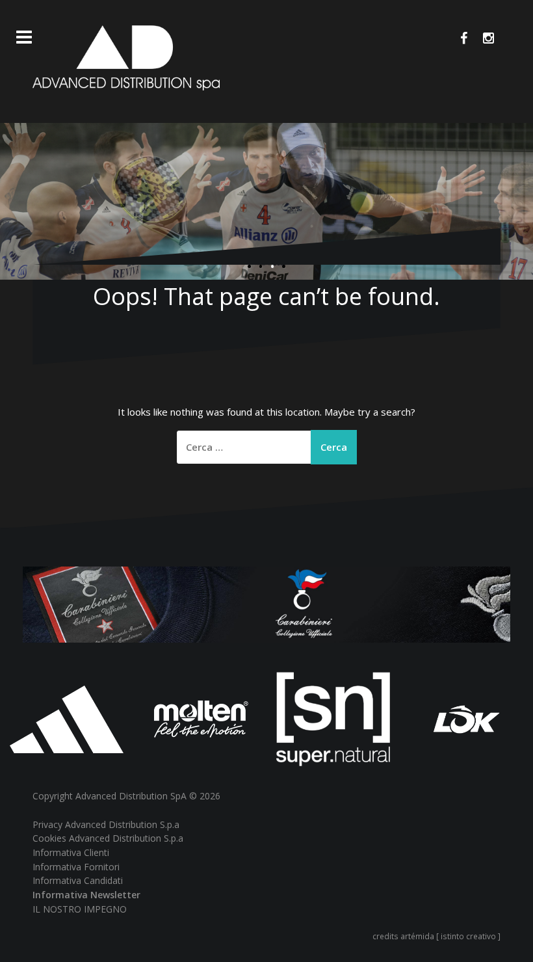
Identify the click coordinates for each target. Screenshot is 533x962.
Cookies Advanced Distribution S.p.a (107, 838)
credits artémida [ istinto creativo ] (436, 936)
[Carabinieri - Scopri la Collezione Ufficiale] (266, 603)
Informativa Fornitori (76, 867)
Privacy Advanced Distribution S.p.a (105, 824)
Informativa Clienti (70, 852)
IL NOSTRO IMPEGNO (79, 909)
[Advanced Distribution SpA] (126, 56)
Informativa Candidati (77, 880)
